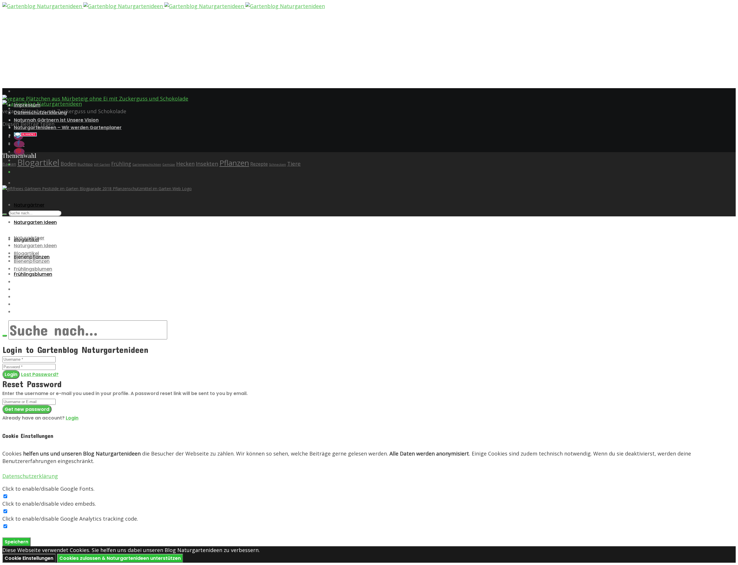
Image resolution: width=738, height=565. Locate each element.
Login (11, 374)
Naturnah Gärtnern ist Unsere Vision (56, 120)
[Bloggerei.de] (25, 135)
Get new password (27, 409)
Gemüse (168, 164)
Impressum (27, 105)
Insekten (207, 163)
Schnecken (277, 164)
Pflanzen (234, 163)
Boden (68, 163)
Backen (9, 164)
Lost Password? (40, 374)
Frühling (121, 163)
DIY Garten (102, 164)
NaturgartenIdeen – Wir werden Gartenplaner (68, 127)
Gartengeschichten (146, 164)
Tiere (294, 163)
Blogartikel (38, 162)
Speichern (16, 541)
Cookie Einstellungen (29, 558)
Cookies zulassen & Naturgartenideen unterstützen (120, 558)
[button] (19, 144)
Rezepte (259, 164)
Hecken (185, 163)
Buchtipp (85, 164)
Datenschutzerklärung (40, 112)
